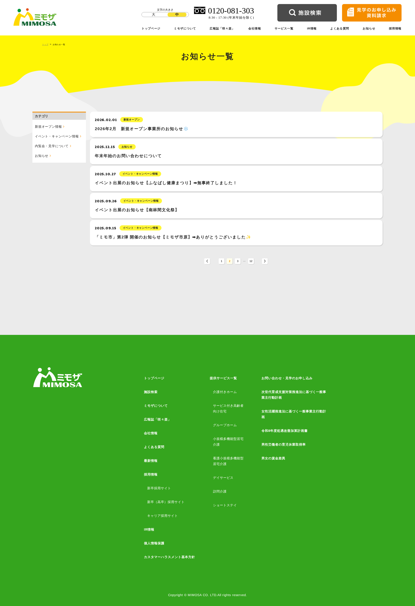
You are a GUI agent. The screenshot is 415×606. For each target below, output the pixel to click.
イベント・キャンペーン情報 (57, 136)
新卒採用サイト (159, 488)
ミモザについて (185, 28)
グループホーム (225, 425)
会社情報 (254, 28)
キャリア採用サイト (162, 515)
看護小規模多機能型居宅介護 (228, 461)
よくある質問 (339, 28)
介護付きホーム (225, 392)
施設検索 (151, 392)
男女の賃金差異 (273, 458)
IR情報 (312, 28)
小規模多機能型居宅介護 (228, 441)
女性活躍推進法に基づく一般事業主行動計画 (293, 414)
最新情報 (151, 460)
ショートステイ (225, 505)
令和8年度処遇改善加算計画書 (284, 430)
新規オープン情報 (48, 126)
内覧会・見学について (52, 146)
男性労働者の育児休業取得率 (283, 444)
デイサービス (223, 477)
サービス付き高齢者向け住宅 (228, 408)
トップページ (151, 28)
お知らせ (369, 28)
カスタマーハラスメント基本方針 (169, 557)
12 (251, 261)
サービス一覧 (284, 28)
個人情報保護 (154, 543)
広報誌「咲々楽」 (222, 28)
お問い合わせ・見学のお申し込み (287, 378)
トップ (45, 44)
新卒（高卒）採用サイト (166, 502)
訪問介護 (220, 491)
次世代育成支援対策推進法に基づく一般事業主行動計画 (293, 394)
